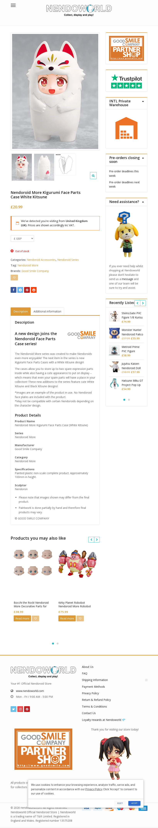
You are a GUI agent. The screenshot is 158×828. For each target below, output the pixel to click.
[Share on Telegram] (20, 290)
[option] (55, 91)
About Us (87, 667)
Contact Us (89, 713)
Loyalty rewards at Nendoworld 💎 (103, 720)
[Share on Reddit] (34, 290)
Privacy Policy (90, 693)
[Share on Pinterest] (27, 290)
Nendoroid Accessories (41, 260)
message (127, 279)
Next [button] (93, 90)
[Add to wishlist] (14, 277)
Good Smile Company (35, 271)
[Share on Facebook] (13, 290)
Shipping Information (95, 680)
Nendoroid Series (68, 260)
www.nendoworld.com (30, 691)
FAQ (84, 673)
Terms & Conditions (94, 706)
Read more (22, 618)
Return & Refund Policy (96, 700)
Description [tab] (20, 311)
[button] (96, 178)
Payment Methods (93, 686)
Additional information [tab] (47, 311)
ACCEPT (134, 803)
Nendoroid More (28, 265)
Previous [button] (17, 90)
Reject (120, 803)
